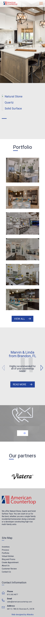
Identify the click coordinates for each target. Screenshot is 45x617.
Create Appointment (10, 562)
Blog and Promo (8, 559)
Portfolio (5, 553)
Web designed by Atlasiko (23, 614)
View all (19, 318)
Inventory (6, 547)
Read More (19, 384)
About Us (5, 565)
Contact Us (6, 572)
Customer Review (9, 569)
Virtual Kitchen (8, 556)
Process (5, 550)
